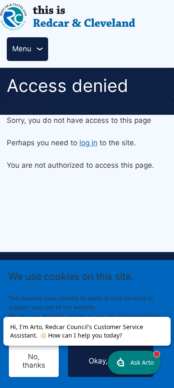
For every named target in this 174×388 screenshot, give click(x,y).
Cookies (84, 333)
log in (88, 143)
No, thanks (33, 360)
